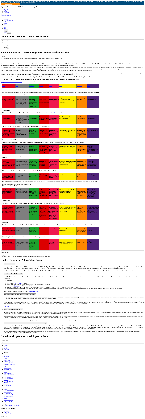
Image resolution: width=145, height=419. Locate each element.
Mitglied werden (7, 10)
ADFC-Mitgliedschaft (9, 390)
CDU (17, 86)
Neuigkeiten (6, 347)
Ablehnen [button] (3, 4)
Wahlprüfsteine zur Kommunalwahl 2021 (11, 82)
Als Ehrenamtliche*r (8, 393)
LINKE (41, 86)
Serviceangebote (7, 373)
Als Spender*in (7, 392)
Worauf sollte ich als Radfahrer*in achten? (13, 309)
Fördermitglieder (8, 385)
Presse (5, 27)
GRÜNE (31, 86)
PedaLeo (6, 384)
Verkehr (5, 23)
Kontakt (5, 386)
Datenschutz (7, 412)
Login (5, 28)
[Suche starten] (2, 342)
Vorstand (6, 380)
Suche (5, 32)
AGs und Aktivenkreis (9, 381)
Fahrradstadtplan (8, 369)
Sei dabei (6, 25)
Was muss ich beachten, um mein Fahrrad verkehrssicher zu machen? (19, 294)
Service (5, 24)
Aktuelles (6, 19)
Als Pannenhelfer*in (8, 396)
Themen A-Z (7, 356)
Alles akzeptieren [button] (16, 4)
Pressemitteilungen (8, 400)
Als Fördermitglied (8, 394)
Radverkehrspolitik (8, 361)
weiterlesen (6, 306)
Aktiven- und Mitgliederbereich (11, 405)
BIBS (50, 86)
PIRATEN (79, 86)
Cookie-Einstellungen (9, 413)
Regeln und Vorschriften (9, 364)
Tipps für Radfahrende (9, 374)
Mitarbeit (6, 382)
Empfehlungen (7, 368)
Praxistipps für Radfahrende (10, 362)
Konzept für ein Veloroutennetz (53, 112)
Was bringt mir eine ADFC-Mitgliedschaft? (13, 273)
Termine (6, 348)
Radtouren (6, 21)
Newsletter (6, 12)
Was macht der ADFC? (9, 264)
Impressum (6, 411)
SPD (3, 86)
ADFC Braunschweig (9, 20)
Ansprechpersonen (8, 401)
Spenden (6, 11)
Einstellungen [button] (8, 4)
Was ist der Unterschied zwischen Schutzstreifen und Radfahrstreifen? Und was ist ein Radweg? (25, 323)
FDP (60, 86)
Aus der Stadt (7, 360)
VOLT (88, 86)
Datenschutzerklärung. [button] (31, 2)
